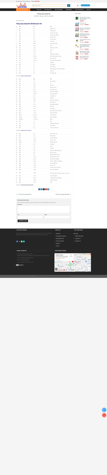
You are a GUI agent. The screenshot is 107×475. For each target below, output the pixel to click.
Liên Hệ (88, 9)
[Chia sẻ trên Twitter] (41, 189)
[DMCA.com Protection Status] (20, 264)
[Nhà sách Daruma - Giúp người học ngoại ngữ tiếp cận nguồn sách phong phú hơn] (23, 5)
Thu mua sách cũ (79, 9)
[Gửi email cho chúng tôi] (19, 241)
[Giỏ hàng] (77, 5)
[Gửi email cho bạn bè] (44, 189)
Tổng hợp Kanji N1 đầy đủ (27, 184)
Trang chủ (39, 9)
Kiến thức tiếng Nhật (49, 16)
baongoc (42, 16)
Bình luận (20, 204)
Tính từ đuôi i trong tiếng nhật (24, 194)
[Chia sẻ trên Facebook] (39, 189)
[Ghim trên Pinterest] (46, 189)
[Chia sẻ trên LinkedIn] (48, 189)
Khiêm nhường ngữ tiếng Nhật (62, 194)
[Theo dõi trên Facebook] (17, 241)
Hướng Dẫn (69, 9)
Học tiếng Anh (47, 9)
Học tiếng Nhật (58, 9)
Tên (18, 214)
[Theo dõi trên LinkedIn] (24, 241)
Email (46, 214)
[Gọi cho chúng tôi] (22, 241)
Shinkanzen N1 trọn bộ (26, 130)
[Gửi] (68, 5)
